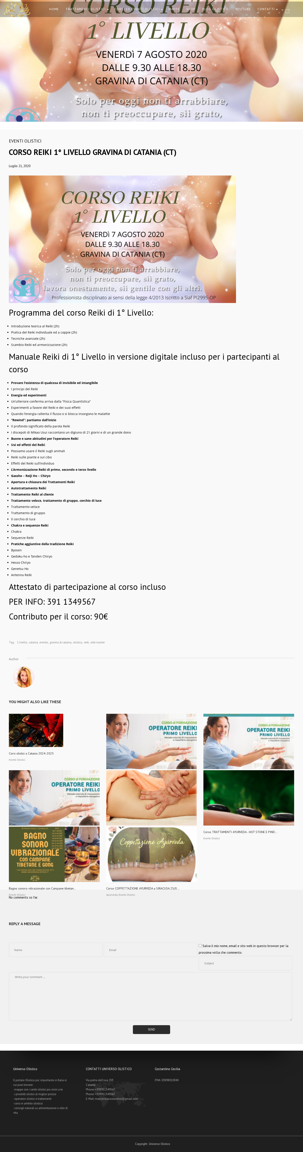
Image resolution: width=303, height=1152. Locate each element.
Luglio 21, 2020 (19, 166)
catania (33, 642)
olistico (77, 642)
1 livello (22, 642)
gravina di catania (60, 642)
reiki (86, 642)
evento (43, 642)
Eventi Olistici (25, 141)
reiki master (98, 642)
